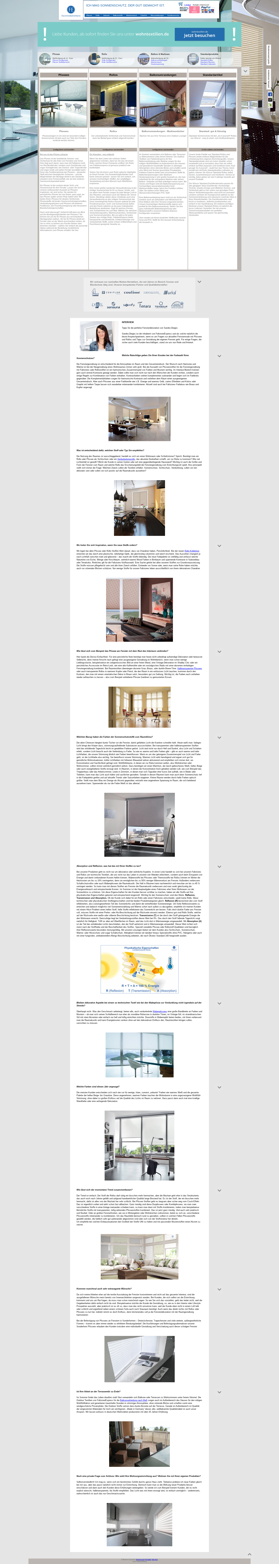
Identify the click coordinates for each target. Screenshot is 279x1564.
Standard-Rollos (206, 60)
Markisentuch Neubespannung (157, 63)
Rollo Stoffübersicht (109, 62)
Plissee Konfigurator (60, 60)
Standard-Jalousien (208, 64)
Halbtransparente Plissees (189, 668)
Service (155, 1559)
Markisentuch (131, 15)
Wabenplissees (160, 1011)
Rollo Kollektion (192, 551)
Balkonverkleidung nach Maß (133, 1400)
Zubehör (143, 15)
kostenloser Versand (269, 79)
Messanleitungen (157, 15)
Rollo (97, 15)
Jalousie (106, 15)
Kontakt (196, 5)
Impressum (204, 5)
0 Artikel (187, 5)
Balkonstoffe (118, 15)
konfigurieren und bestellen (63, 150)
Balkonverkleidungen (159, 60)
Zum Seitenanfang (139, 1561)
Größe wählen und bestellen (213, 150)
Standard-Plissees (207, 62)
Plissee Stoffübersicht (60, 62)
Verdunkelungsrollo (126, 459)
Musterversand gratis (269, 55)
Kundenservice (173, 15)
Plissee (89, 15)
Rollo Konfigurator (109, 60)
